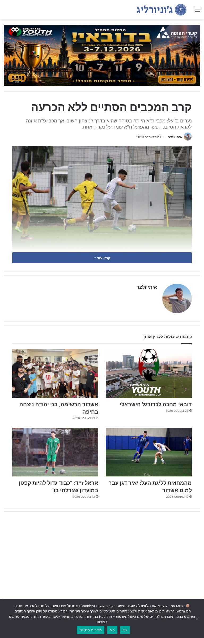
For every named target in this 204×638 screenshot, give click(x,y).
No (112, 630)
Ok (125, 630)
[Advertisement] (102, 557)
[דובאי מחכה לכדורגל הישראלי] (149, 373)
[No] (197, 618)
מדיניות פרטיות (90, 630)
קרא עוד (103, 258)
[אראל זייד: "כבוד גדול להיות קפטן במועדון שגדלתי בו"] (55, 452)
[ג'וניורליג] (161, 10)
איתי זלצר (175, 137)
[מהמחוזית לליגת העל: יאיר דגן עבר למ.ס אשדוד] (149, 452)
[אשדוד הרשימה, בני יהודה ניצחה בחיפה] (55, 373)
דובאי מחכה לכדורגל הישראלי (156, 404)
